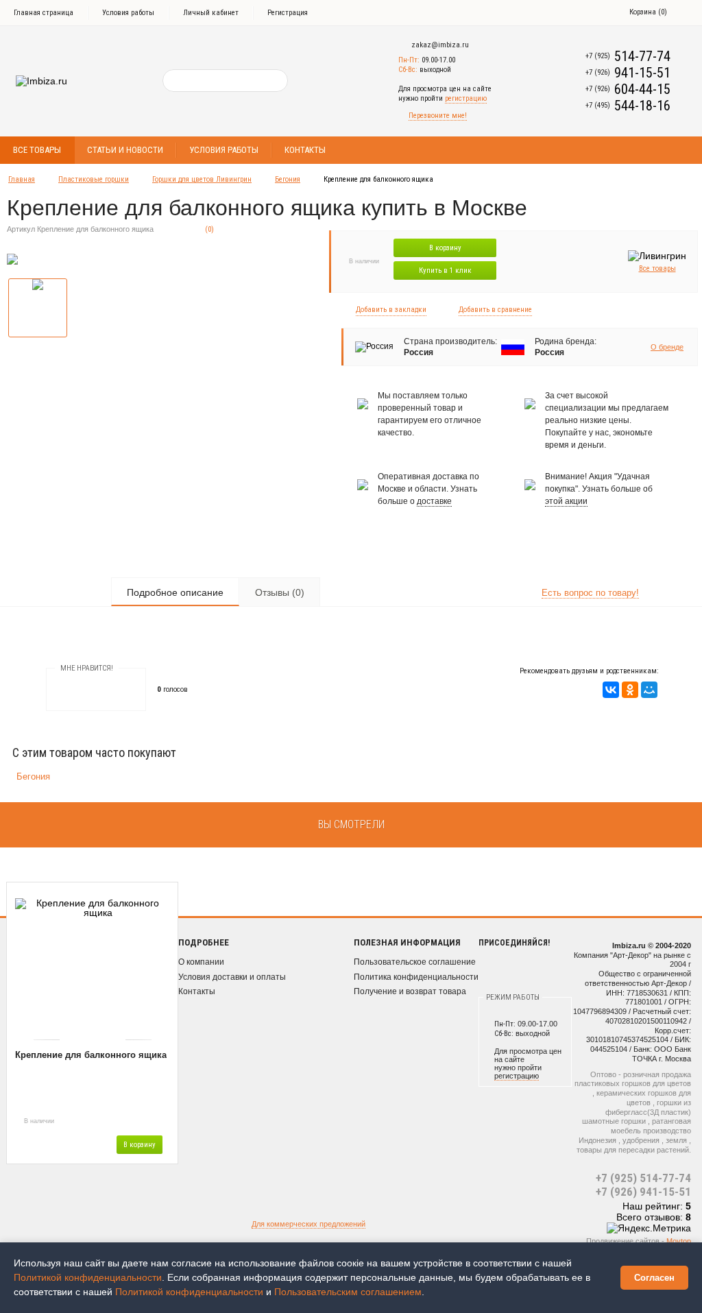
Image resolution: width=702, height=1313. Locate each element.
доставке (434, 501)
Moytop (678, 1241)
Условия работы (128, 12)
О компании (201, 962)
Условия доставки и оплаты (232, 977)
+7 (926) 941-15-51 (643, 1191)
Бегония (287, 179)
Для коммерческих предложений (308, 1224)
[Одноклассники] (630, 690)
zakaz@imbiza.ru (440, 44)
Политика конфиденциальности (416, 977)
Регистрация (287, 12)
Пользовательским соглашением (348, 1291)
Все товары (37, 150)
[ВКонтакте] (611, 690)
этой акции (566, 501)
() (648, 12)
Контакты (305, 150)
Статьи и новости (125, 150)
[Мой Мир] (649, 690)
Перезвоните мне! (438, 115)
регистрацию (466, 98)
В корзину (445, 247)
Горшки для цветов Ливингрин (202, 179)
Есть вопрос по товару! (590, 593)
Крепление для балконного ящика (91, 1055)
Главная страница (43, 12)
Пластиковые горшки (93, 179)
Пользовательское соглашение (415, 962)
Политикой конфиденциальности (88, 1277)
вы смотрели (351, 824)
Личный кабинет (211, 12)
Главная (21, 179)
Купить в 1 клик (445, 270)
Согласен (654, 1278)
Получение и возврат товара (410, 991)
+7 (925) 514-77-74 (643, 1178)
